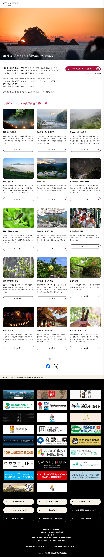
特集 (12, 377)
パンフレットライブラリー (19, 510)
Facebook (48, 366)
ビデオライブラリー (86, 501)
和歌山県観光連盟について (86, 510)
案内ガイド (53, 510)
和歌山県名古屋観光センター (65, 546)
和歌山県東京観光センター (36, 546)
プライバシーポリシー (19, 518)
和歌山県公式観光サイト (10, 4)
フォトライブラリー (53, 501)
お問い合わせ (86, 518)
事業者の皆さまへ (19, 501)
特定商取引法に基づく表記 (53, 518)
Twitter (56, 366)
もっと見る (18, 149)
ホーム (5, 377)
